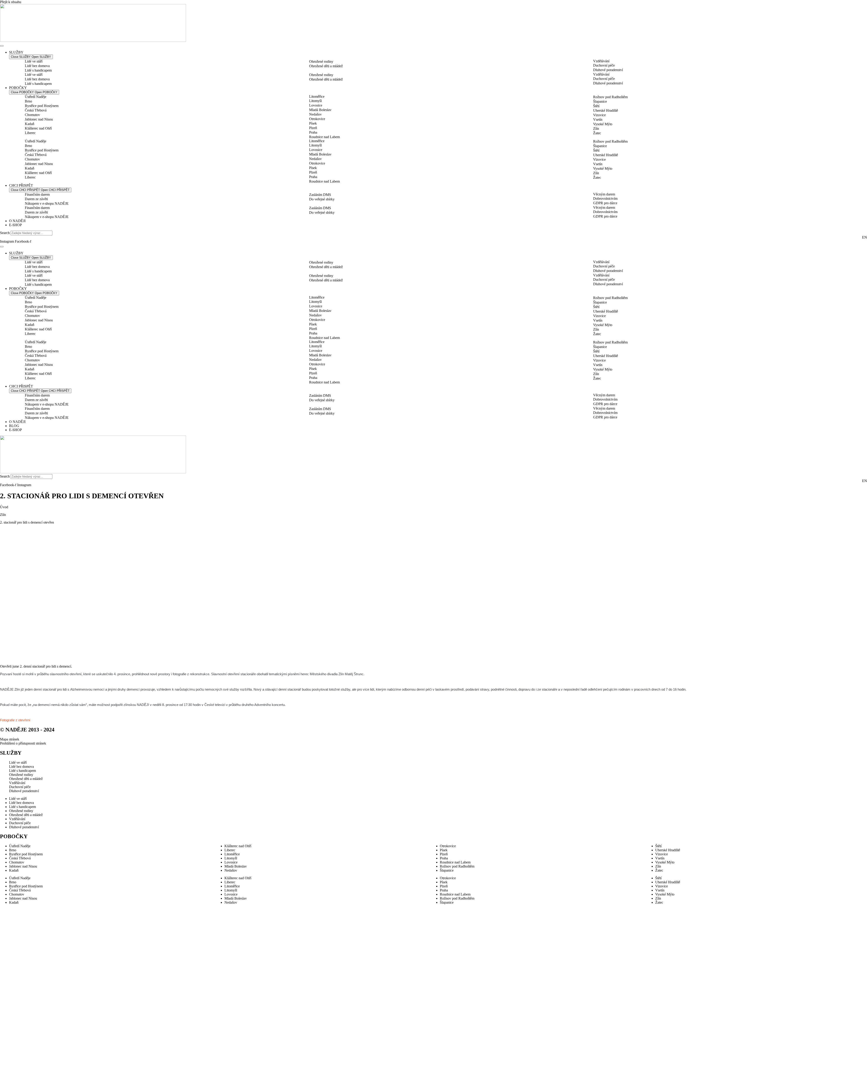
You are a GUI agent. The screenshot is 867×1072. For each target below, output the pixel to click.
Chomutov (32, 115)
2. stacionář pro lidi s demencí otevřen (27, 522)
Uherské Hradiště (605, 110)
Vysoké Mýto (602, 124)
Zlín (596, 128)
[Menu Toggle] (2, 45)
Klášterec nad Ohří (38, 128)
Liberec (30, 133)
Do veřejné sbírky (322, 199)
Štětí (596, 106)
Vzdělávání (601, 61)
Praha (313, 132)
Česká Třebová (36, 110)
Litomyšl (315, 101)
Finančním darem (37, 194)
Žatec (597, 133)
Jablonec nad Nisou (39, 119)
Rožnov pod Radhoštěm (610, 97)
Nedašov (315, 114)
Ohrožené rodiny (321, 61)
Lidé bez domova (37, 66)
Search (5, 233)
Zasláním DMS (320, 195)
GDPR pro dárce (605, 203)
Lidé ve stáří (33, 61)
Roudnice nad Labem (324, 137)
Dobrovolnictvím (605, 198)
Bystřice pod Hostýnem (41, 106)
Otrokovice (317, 119)
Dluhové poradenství (608, 70)
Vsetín (597, 119)
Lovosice (315, 105)
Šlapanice (600, 101)
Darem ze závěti (36, 199)
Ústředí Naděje (35, 97)
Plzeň (313, 128)
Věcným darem (604, 194)
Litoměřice (316, 96)
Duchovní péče (604, 65)
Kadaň (29, 124)
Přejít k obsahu (10, 2)
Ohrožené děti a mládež (326, 66)
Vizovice (599, 115)
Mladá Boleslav (320, 110)
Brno (28, 101)
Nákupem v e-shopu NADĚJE (47, 203)
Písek (313, 123)
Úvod (4, 507)
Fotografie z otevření (15, 720)
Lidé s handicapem (38, 70)
